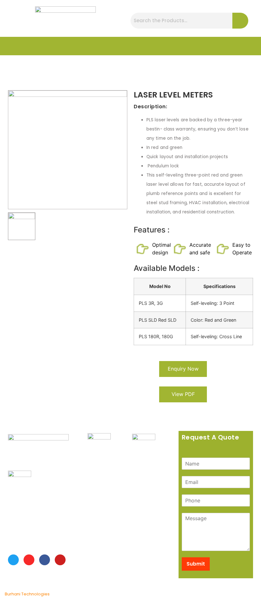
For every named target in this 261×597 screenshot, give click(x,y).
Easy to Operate (242, 249)
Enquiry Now (183, 369)
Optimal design (161, 249)
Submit (196, 563)
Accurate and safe (200, 249)
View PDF (183, 394)
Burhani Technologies (27, 594)
